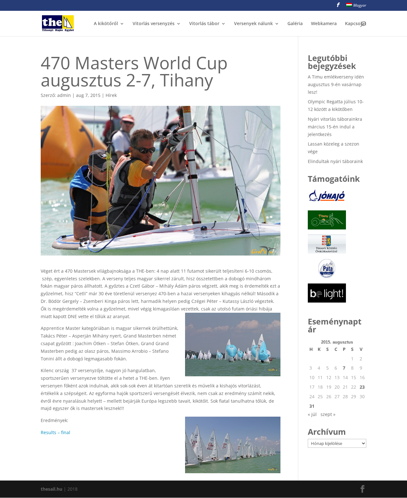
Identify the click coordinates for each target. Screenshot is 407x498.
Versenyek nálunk (253, 23)
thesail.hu (51, 489)
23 (362, 387)
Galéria (295, 23)
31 (311, 406)
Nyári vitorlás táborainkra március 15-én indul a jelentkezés (335, 126)
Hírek (111, 95)
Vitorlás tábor (204, 23)
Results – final (55, 432)
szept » (328, 414)
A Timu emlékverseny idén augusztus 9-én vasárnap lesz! (336, 84)
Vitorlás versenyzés (154, 23)
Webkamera (324, 23)
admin (64, 95)
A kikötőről (106, 23)
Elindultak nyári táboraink (335, 161)
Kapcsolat (355, 23)
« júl (312, 414)
